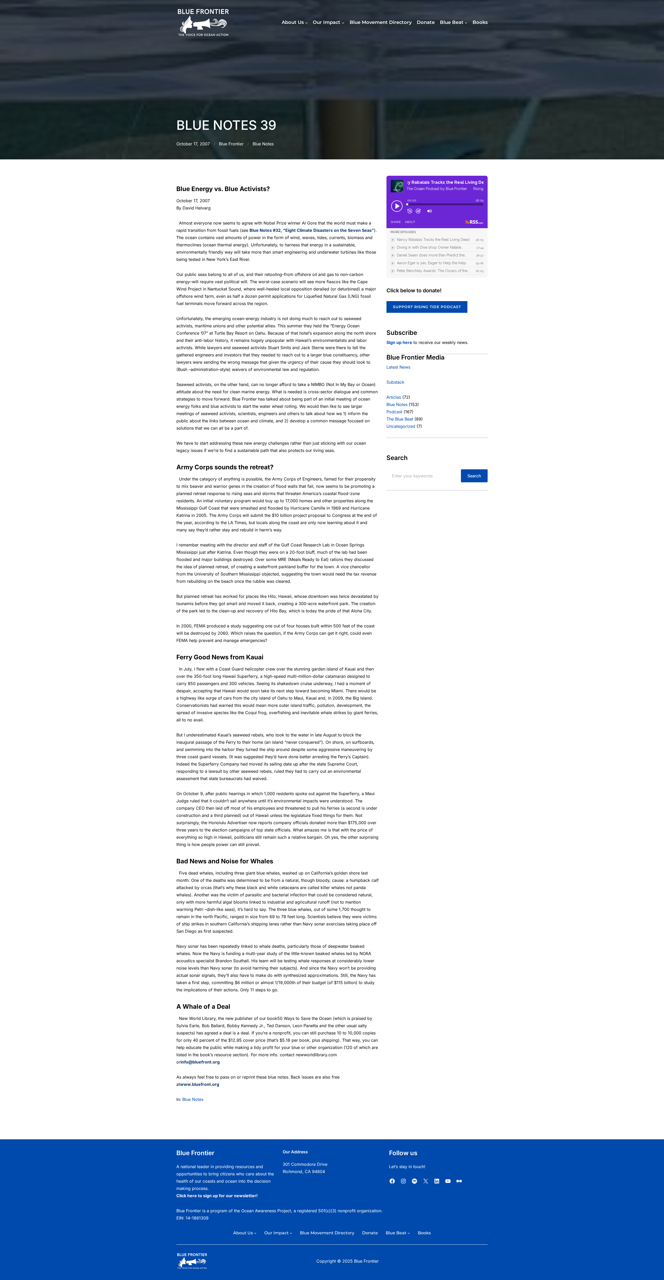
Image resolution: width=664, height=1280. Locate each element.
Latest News (398, 367)
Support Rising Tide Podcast (427, 306)
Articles (393, 397)
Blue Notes (263, 143)
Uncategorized (400, 426)
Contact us (293, 1178)
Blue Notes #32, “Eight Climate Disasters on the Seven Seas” (312, 230)
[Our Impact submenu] (343, 22)
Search (474, 475)
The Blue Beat (399, 419)
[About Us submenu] (306, 22)
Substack (395, 382)
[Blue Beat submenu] (466, 22)
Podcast (394, 411)
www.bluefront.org (199, 1084)
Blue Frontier (231, 143)
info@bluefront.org (200, 1062)
